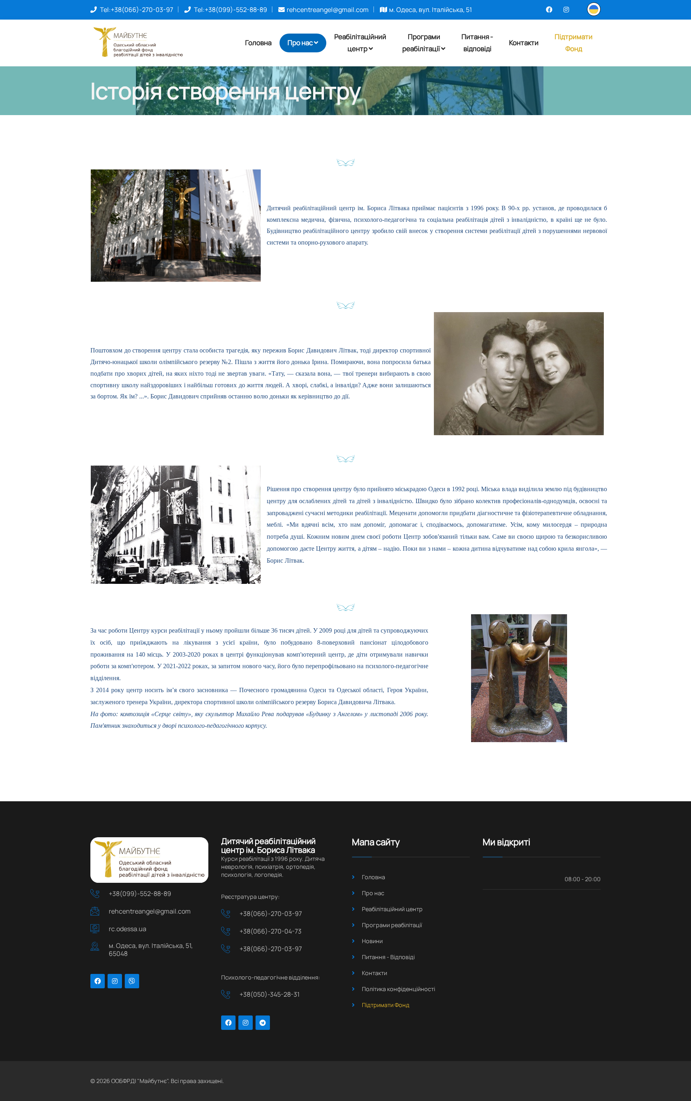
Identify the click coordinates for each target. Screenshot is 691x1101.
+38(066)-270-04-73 (271, 931)
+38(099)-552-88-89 (236, 9)
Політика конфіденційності (398, 989)
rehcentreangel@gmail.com (328, 9)
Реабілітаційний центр (392, 909)
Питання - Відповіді (388, 957)
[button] (594, 8)
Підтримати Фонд (385, 1005)
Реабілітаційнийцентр (360, 43)
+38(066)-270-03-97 (142, 9)
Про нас (300, 42)
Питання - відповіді (477, 43)
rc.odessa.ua (127, 928)
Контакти (524, 42)
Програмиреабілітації (421, 43)
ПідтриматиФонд (574, 43)
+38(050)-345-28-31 (270, 994)
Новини (372, 941)
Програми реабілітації (392, 925)
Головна (258, 42)
